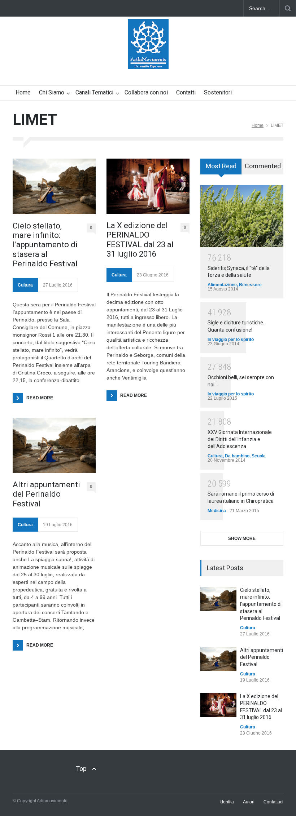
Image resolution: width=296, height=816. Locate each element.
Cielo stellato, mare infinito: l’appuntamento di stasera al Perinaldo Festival (45, 245)
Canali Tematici (94, 92)
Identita (226, 801)
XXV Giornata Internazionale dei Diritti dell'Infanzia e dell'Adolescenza (240, 439)
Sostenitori (218, 92)
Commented (263, 166)
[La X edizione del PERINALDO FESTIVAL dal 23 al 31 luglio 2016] (148, 186)
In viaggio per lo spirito (231, 339)
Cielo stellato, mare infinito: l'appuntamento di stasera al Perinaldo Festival (261, 604)
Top (81, 768)
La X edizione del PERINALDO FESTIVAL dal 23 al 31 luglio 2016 (140, 239)
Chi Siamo (51, 92)
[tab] (221, 169)
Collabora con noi (146, 92)
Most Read (221, 166)
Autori (248, 801)
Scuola (259, 455)
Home (23, 92)
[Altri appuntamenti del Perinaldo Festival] (54, 445)
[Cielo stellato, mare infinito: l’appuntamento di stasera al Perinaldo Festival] (54, 186)
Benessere (250, 284)
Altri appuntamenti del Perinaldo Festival (46, 494)
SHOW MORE (242, 538)
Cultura (25, 285)
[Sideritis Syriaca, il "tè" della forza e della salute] (241, 216)
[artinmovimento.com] (148, 57)
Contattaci (273, 801)
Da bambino (237, 455)
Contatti (186, 92)
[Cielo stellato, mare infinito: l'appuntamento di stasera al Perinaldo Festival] (218, 599)
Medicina (217, 510)
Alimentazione (222, 284)
